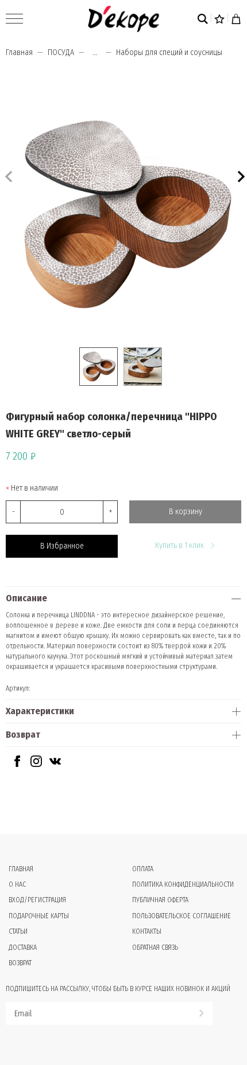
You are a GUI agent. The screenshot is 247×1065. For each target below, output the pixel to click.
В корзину (185, 511)
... (95, 52)
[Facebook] (17, 764)
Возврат (23, 734)
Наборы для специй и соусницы (169, 52)
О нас (17, 884)
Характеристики (40, 711)
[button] (240, 175)
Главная (19, 52)
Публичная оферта (160, 900)
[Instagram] (36, 764)
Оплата (142, 869)
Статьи (18, 931)
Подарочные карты (39, 916)
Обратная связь (155, 947)
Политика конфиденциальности (183, 884)
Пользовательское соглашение (181, 916)
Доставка (23, 947)
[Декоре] (123, 19)
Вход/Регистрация (37, 900)
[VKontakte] (55, 764)
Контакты (146, 931)
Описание (26, 598)
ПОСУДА (61, 52)
